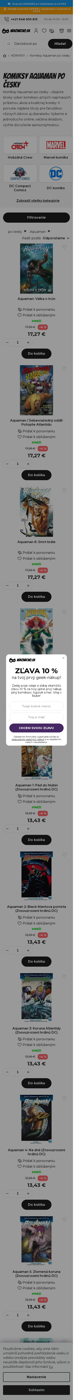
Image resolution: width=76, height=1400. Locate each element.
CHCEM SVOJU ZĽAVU (36, 728)
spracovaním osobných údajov (28, 739)
